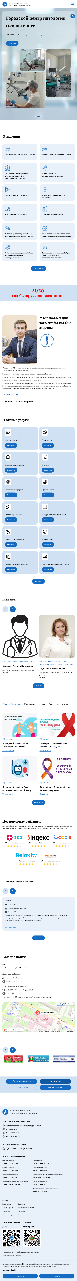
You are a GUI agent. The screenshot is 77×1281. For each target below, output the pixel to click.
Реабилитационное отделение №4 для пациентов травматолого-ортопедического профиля (56, 255)
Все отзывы (39, 938)
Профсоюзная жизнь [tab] (58, 704)
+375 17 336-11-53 (10, 1177)
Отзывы (20, 1215)
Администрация (7, 1207)
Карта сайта (6, 1204)
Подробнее (12, 43)
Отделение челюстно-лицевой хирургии (20, 154)
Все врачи (38, 686)
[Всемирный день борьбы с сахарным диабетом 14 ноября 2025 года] (20, 775)
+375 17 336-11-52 (41, 1184)
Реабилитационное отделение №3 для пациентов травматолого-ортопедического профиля (19, 255)
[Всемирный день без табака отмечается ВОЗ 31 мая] (20, 732)
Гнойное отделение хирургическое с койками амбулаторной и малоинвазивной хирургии (18, 175)
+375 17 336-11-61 (40, 1170)
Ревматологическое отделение (16, 214)
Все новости (38, 802)
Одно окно (22, 1211)
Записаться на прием (23, 1081)
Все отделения (39, 268)
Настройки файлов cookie (11, 1256)
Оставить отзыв (53, 1087)
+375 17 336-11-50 (10, 1163)
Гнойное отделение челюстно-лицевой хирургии (56, 155)
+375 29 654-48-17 (41, 1177)
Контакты (21, 1204)
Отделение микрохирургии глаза (17, 195)
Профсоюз (6, 1211)
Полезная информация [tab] (34, 704)
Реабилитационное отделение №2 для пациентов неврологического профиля (56, 235)
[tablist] (35, 704)
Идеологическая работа (26, 1207)
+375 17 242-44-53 (13, 1136)
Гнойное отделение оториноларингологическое (52, 174)
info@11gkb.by (11, 1129)
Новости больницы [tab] (11, 704)
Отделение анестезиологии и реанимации (52, 215)
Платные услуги (55, 1081)
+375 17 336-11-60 (10, 1170)
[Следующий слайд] (13, 609)
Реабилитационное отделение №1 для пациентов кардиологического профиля (19, 235)
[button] (38, 1017)
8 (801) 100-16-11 (40, 1191)
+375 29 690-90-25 (11, 1184)
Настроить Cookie (10, 1270)
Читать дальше (10, 927)
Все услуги (38, 581)
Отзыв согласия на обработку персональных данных (20, 1252)
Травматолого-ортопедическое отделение (53, 196)
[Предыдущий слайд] (5, 609)
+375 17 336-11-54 (13, 1133)
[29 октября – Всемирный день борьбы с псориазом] (57, 775)
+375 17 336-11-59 (41, 1163)
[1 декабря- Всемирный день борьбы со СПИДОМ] (57, 732)
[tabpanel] (38, 756)
